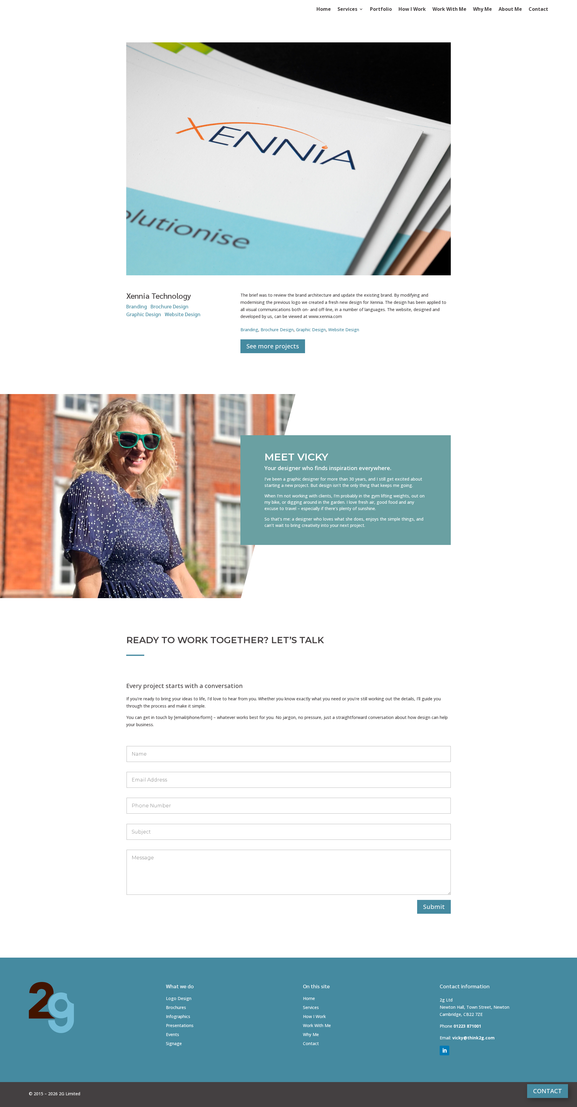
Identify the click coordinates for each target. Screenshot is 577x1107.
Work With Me (449, 9)
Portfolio (381, 9)
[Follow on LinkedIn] (444, 1050)
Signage (174, 1043)
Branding (136, 306)
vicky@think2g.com (473, 1038)
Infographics (178, 1016)
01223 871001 (467, 1026)
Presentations (180, 1025)
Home (323, 9)
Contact (538, 9)
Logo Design (178, 998)
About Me (510, 9)
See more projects (272, 346)
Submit (434, 907)
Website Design (182, 314)
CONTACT (547, 1091)
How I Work (412, 9)
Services (347, 9)
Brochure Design (169, 306)
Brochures (176, 1007)
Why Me (482, 9)
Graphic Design (143, 314)
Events (172, 1034)
